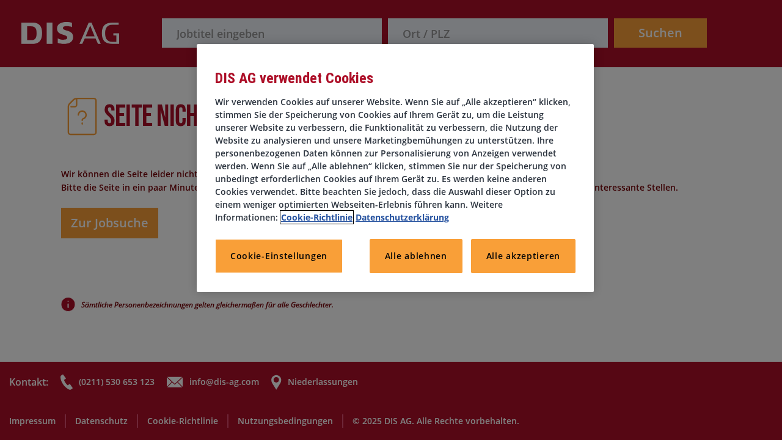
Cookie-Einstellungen (278, 256)
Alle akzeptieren (523, 256)
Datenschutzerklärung (402, 217)
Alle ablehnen (416, 256)
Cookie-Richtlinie (317, 217)
